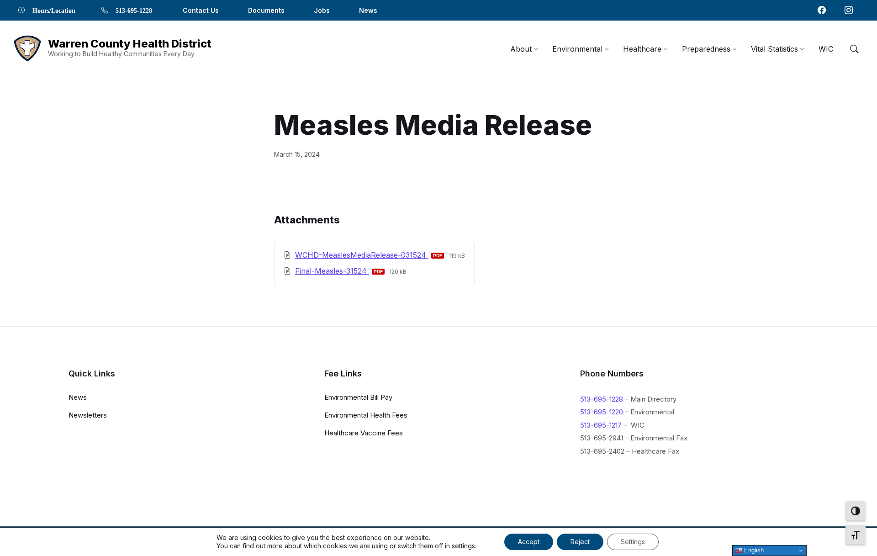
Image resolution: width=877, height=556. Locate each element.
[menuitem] (521, 48)
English (753, 550)
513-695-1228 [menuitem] (134, 10)
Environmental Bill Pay (358, 397)
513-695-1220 (601, 412)
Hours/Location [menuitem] (53, 10)
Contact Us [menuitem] (201, 10)
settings (463, 546)
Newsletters (88, 415)
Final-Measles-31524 (332, 270)
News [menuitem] (368, 10)
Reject (580, 541)
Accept (528, 541)
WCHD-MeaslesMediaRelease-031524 (361, 254)
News (78, 397)
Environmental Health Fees (365, 415)
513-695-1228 (601, 399)
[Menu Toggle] (854, 49)
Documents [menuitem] (266, 10)
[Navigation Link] (822, 10)
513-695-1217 (601, 425)
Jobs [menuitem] (322, 10)
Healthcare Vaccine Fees (363, 433)
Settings (633, 541)
